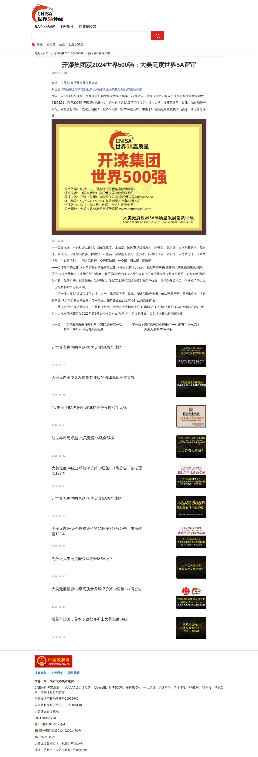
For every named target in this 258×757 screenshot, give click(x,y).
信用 (62, 44)
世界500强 (87, 26)
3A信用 (67, 26)
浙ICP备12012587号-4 (50, 724)
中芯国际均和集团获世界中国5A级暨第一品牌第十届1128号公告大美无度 (93, 327)
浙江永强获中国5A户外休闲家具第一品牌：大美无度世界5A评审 (173, 327)
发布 (45, 53)
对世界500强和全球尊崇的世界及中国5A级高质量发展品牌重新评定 (97, 89)
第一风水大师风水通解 (59, 681)
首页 (37, 53)
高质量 (51, 44)
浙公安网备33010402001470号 (59, 730)
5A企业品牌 (45, 26)
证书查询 (58, 240)
